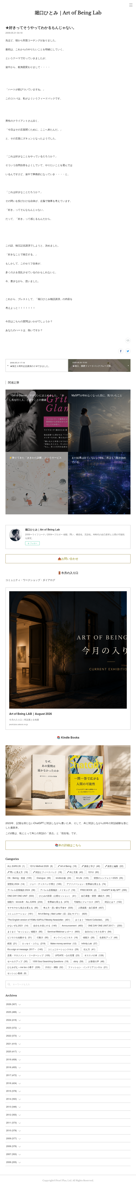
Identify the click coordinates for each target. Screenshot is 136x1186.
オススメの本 (94, 955)
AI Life (82, 877)
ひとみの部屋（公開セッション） (57, 895)
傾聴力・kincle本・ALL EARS (25, 901)
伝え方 (89, 949)
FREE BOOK (88, 889)
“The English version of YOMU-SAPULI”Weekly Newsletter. (38, 919)
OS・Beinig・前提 (19, 877)
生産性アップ (109, 937)
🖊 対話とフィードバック (47, 871)
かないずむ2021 (17, 925)
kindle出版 (63, 877)
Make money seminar (63, 943)
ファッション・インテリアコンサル (87, 967)
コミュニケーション (20, 913)
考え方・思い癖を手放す (58, 907)
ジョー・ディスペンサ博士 (46, 883)
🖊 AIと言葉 (75, 871)
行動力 (43, 937)
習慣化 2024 (16, 883)
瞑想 (12, 943)
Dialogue (44, 877)
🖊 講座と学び (91, 865)
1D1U (93, 871)
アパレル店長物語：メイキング (57, 889)
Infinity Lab (89, 943)
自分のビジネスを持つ (98, 931)
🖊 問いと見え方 (17, 871)
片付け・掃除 (54, 967)
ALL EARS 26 (16, 865)
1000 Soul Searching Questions (51, 961)
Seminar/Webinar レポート (63, 931)
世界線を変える (58, 901)
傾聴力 (89, 937)
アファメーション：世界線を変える (86, 883)
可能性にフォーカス (87, 901)
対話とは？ (113, 901)
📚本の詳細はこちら (68, 845)
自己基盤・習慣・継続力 (95, 895)
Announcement (72, 925)
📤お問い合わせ (68, 558)
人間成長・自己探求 (91, 907)
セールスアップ (17, 961)
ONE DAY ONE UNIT (20, 895)
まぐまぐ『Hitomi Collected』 (92, 919)
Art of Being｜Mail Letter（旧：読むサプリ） (62, 913)
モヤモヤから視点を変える (22, 907)
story (78, 961)
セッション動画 (16, 973)
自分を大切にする (45, 925)
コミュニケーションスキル (63, 949)
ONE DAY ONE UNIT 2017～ (105, 925)
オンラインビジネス (65, 937)
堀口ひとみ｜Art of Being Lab (68, 13)
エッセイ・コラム (34, 943)
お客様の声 (96, 961)
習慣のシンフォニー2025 (108, 877)
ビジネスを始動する (19, 937)
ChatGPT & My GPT (114, 889)
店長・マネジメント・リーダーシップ (28, 955)
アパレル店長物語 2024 (21, 889)
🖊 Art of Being (67, 865)
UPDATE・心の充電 (67, 955)
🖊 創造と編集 (114, 865)
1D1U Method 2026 (41, 865)
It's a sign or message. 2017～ (25, 949)
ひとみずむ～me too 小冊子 (23, 967)
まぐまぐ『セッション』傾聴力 (24, 931)
